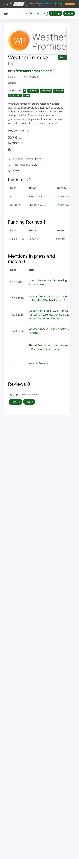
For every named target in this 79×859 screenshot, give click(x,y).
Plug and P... (36, 196)
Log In (69, 13)
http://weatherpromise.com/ (31, 71)
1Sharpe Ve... (37, 204)
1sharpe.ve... (64, 204)
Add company (37, 13)
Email (16, 170)
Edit (62, 57)
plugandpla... (64, 196)
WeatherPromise (38, 363)
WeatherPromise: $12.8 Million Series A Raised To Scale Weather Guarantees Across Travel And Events (52, 314)
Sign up (55, 13)
